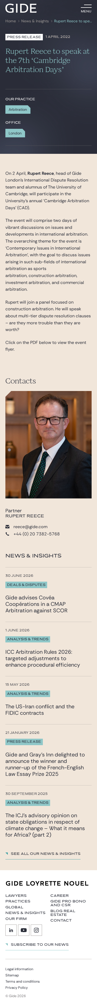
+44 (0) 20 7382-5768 (36, 533)
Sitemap (12, 975)
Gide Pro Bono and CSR (68, 903)
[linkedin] (11, 930)
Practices (17, 901)
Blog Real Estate (62, 913)
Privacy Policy (16, 987)
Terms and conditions (22, 981)
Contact (61, 920)
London (15, 133)
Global (14, 907)
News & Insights (35, 21)
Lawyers (16, 896)
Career (59, 896)
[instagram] (36, 930)
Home (10, 21)
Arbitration (18, 109)
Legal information (19, 969)
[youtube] (23, 930)
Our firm (16, 919)
